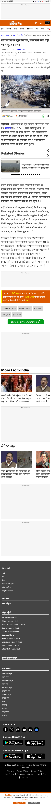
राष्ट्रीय (20, 35)
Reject (34, 803)
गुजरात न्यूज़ (5, 698)
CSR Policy (9, 774)
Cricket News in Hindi (10, 631)
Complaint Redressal (25, 774)
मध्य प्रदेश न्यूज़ (7, 687)
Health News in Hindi (10, 645)
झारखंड (4, 715)
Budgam (6, 314)
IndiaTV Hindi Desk (18, 49)
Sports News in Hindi (10, 628)
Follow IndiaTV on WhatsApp (23, 322)
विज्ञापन (4, 580)
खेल (37, 29)
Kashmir (37, 308)
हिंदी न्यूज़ (15, 293)
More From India (15, 370)
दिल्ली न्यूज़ (5, 677)
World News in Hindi (10, 621)
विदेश (22, 29)
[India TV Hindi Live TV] (47, 23)
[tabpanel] (25, 166)
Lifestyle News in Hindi (11, 649)
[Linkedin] (30, 729)
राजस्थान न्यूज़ (6, 694)
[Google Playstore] (13, 743)
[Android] (35, 1)
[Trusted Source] (21, 116)
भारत (15, 29)
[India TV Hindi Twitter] (40, 1)
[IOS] (33, 1)
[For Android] (13, 756)
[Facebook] (5, 729)
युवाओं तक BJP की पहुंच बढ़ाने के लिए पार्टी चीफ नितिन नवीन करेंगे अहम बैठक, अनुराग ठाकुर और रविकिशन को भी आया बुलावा (16, 398)
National (29, 297)
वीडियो (9, 29)
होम (2, 29)
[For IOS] (35, 756)
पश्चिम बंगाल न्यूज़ (7, 680)
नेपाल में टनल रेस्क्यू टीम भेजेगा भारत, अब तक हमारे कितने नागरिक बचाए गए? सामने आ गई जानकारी (15, 474)
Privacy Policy (37, 771)
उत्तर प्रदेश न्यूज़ (7, 673)
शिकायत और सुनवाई (8, 584)
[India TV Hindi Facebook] (38, 1)
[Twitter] (11, 729)
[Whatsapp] (43, 116)
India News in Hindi (9, 617)
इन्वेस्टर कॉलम (6, 587)
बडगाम (8, 128)
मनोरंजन (30, 29)
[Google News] (7, 116)
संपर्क (3, 573)
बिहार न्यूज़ (5, 684)
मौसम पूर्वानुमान (6, 603)
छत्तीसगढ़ (4, 708)
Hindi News (5, 35)
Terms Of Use (22, 771)
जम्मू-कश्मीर (5, 712)
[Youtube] (24, 729)
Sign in (47, 1)
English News (7, 590)
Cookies (8, 795)
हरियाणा (4, 705)
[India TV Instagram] (17, 729)
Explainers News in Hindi (12, 642)
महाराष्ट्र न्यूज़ (6, 691)
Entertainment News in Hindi (13, 624)
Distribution (25, 777)
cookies (25, 799)
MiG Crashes (25, 308)
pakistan (17, 314)
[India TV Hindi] (15, 23)
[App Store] (35, 743)
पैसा (42, 29)
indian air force (9, 308)
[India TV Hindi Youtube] (42, 1)
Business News (8, 635)
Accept (19, 803)
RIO (44, 774)
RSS (38, 774)
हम (3, 577)
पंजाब (3, 701)
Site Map (10, 771)
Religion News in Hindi (11, 638)
